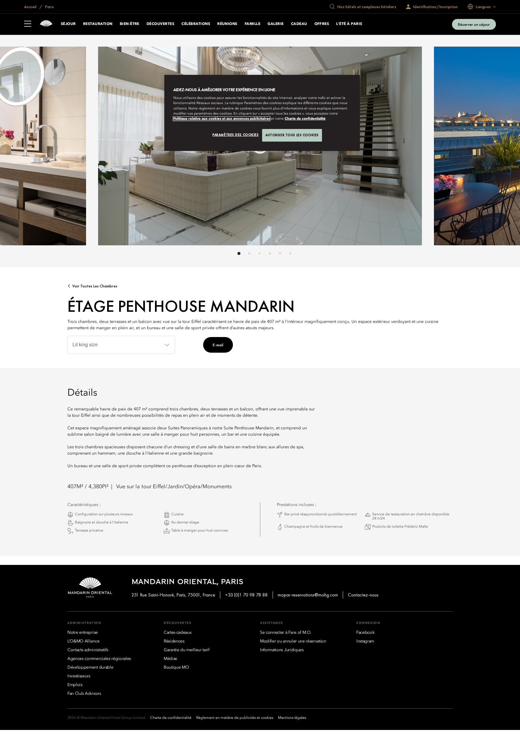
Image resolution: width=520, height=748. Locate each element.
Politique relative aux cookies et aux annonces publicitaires (221, 119)
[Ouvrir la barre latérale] (27, 24)
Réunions (227, 24)
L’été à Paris (349, 24)
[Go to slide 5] (280, 253)
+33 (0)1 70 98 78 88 (246, 595)
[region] (262, 113)
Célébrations (195, 24)
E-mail (218, 345)
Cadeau (299, 24)
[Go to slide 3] (259, 253)
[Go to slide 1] (238, 253)
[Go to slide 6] (290, 253)
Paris (49, 6)
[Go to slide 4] (270, 253)
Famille (252, 24)
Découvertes (160, 24)
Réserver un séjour (474, 24)
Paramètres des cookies (235, 135)
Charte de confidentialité (305, 119)
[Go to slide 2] (249, 253)
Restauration (98, 24)
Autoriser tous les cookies (292, 135)
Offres (321, 24)
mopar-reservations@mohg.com (308, 595)
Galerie (275, 24)
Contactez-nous (363, 595)
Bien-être (129, 24)
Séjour (68, 24)
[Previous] (115, 147)
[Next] (404, 147)
